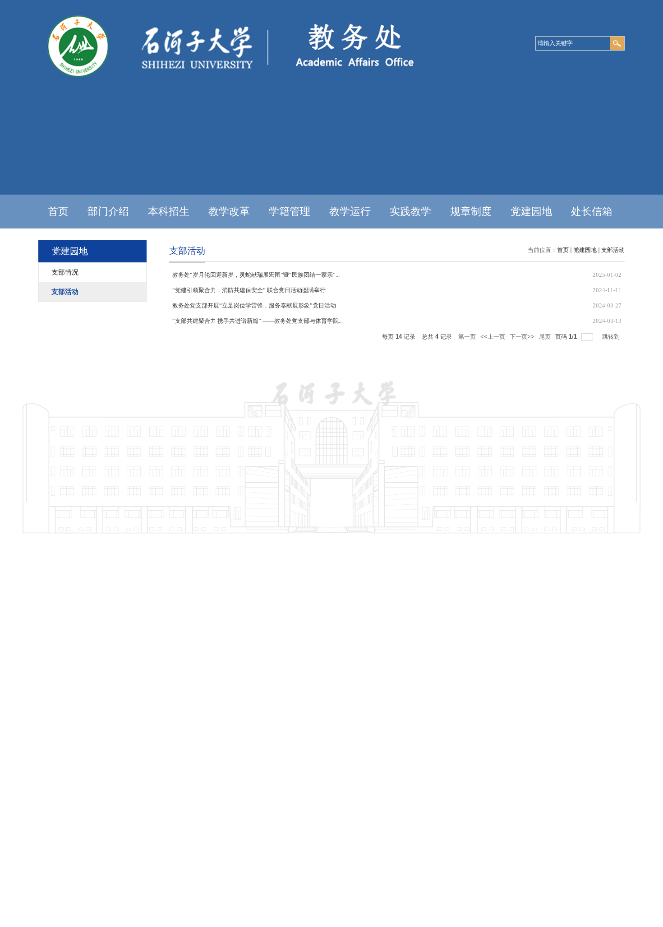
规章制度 (471, 211)
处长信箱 (591, 211)
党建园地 (531, 211)
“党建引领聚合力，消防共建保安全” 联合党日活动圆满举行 (249, 290)
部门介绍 (108, 211)
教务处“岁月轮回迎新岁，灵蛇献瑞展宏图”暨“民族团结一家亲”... (256, 274)
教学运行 (350, 211)
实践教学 (410, 211)
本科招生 (168, 211)
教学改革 (229, 211)
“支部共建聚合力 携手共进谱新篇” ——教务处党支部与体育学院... (257, 320)
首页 (58, 211)
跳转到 (612, 336)
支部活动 (613, 250)
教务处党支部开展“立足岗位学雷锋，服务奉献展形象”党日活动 (254, 305)
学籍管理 (289, 211)
